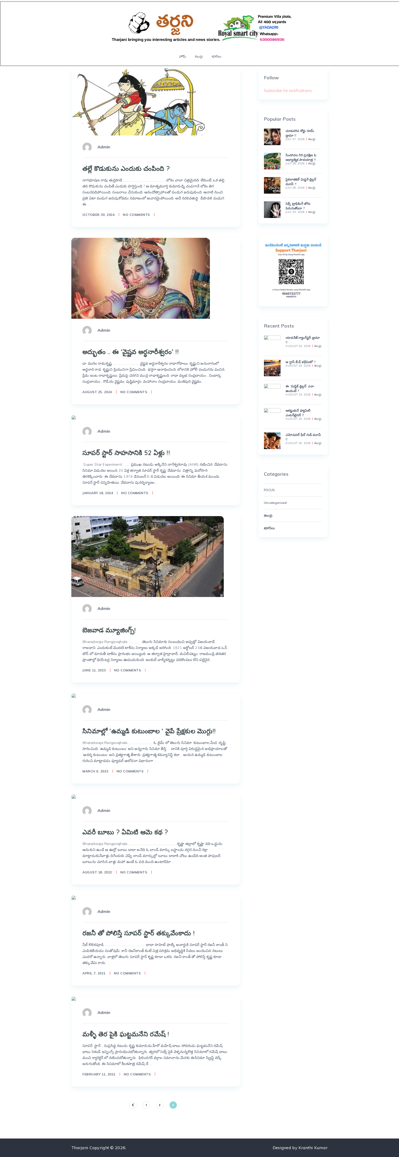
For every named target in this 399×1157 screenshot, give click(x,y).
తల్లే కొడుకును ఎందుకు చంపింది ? (126, 168)
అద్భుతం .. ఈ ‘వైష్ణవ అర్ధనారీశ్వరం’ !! (130, 352)
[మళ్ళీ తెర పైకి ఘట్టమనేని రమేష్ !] (73, 998)
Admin (103, 147)
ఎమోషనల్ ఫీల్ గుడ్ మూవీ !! (303, 437)
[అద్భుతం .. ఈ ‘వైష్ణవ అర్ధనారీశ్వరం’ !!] (140, 278)
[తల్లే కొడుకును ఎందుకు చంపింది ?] (145, 101)
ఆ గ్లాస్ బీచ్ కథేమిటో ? (301, 362)
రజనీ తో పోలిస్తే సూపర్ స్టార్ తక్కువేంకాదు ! (138, 933)
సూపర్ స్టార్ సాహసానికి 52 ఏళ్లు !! (126, 453)
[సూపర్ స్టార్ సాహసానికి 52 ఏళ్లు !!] (73, 417)
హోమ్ (182, 56)
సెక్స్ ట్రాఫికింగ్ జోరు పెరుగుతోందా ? (298, 206)
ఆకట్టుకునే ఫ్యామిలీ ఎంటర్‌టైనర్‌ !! (298, 412)
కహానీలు (216, 56)
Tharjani (79, 1147)
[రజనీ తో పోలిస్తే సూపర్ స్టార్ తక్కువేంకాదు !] (73, 897)
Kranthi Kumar (313, 1147)
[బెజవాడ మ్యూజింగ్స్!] (147, 556)
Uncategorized (275, 503)
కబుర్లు (199, 56)
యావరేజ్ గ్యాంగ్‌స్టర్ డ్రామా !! (303, 340)
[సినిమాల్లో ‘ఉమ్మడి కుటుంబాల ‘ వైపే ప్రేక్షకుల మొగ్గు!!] (73, 695)
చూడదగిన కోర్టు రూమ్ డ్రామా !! (300, 133)
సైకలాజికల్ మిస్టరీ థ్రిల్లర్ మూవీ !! (301, 181)
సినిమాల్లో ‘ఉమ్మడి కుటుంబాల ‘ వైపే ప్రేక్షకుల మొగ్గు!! (149, 731)
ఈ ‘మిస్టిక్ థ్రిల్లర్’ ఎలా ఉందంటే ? (300, 388)
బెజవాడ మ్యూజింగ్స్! (109, 630)
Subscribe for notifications (288, 90)
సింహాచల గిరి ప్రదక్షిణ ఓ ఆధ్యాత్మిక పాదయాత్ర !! (301, 157)
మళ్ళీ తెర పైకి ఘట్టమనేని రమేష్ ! (125, 1034)
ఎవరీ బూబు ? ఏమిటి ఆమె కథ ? (125, 832)
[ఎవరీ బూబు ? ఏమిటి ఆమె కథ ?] (73, 796)
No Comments (136, 215)
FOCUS (269, 490)
